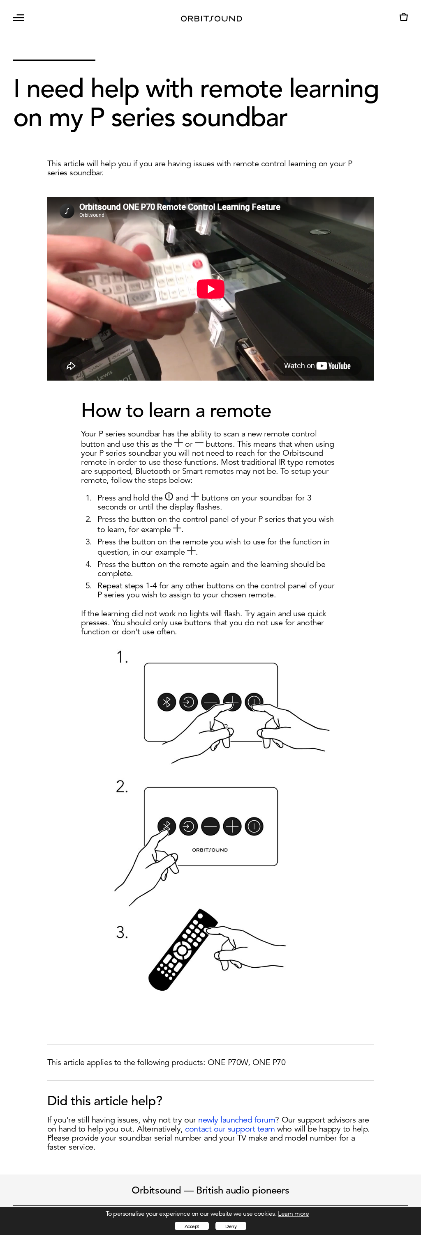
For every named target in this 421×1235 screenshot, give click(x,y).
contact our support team (230, 1129)
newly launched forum (236, 1120)
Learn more (293, 1214)
